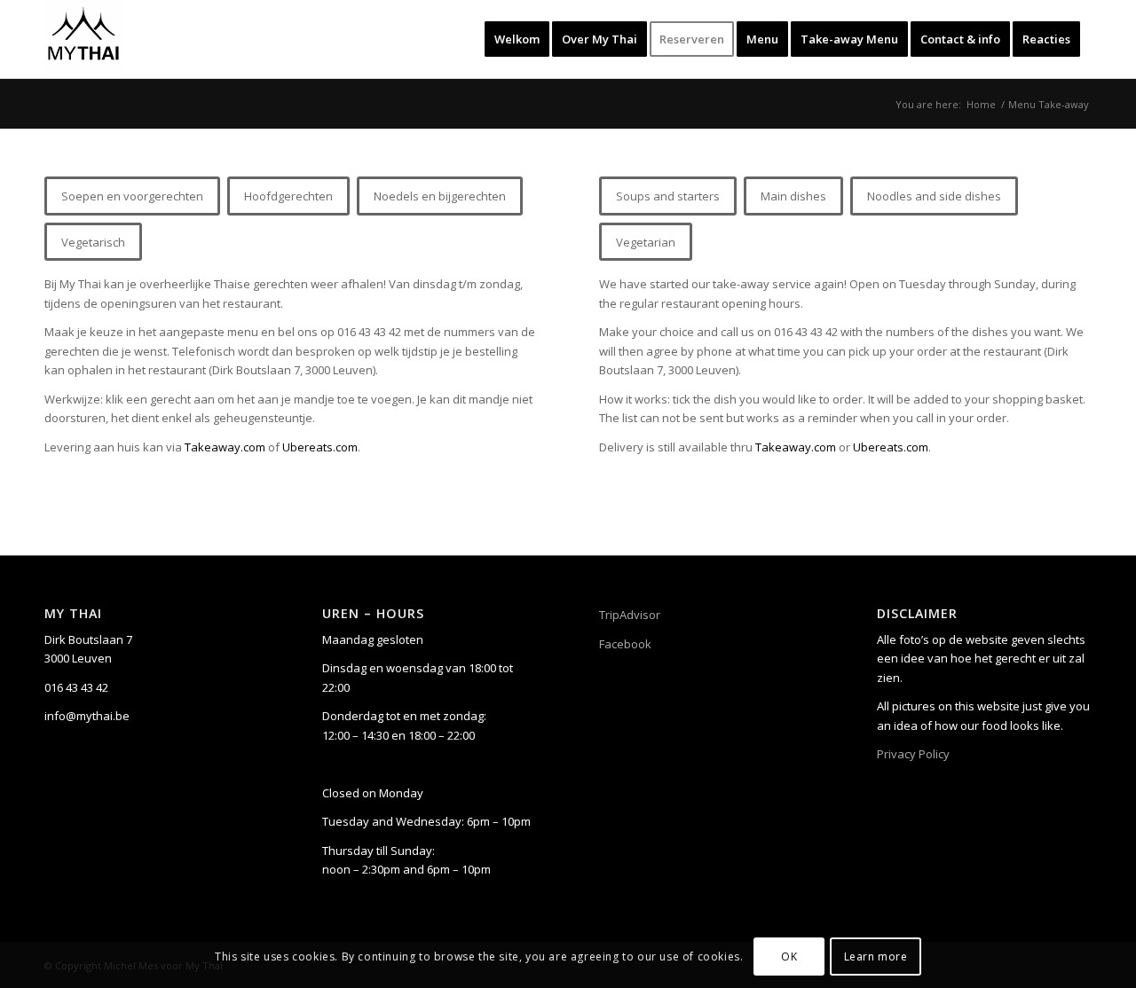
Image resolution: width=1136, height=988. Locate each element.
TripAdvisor (629, 615)
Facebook (625, 644)
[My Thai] (83, 39)
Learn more (876, 956)
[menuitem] (517, 39)
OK (789, 956)
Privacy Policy (913, 754)
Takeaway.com (225, 447)
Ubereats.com (320, 447)
